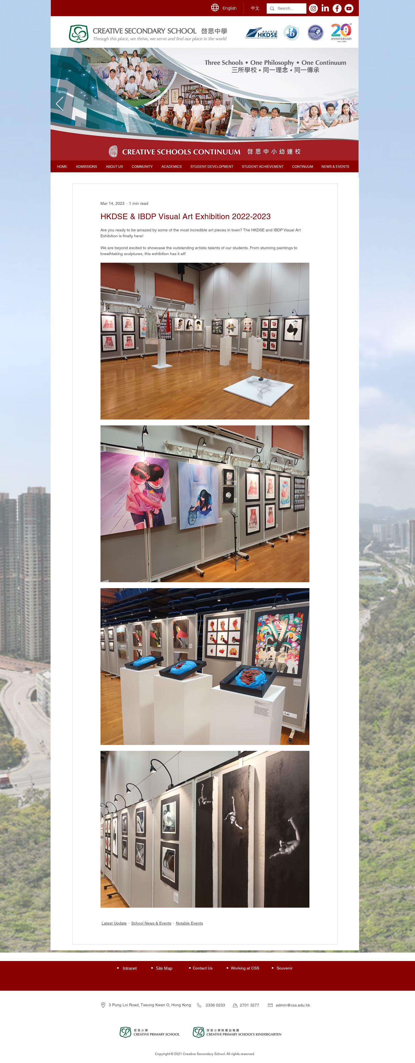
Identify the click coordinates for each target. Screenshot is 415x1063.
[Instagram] (313, 8)
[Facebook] (337, 8)
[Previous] (59, 104)
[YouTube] (348, 8)
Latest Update (114, 923)
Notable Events (189, 923)
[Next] (349, 104)
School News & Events (151, 923)
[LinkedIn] (325, 8)
